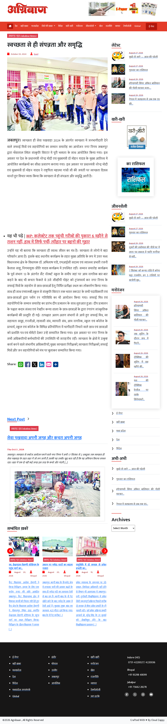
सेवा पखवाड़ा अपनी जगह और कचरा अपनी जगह (44, 437)
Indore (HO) (141, 660)
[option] (24, 577)
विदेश (60, 26)
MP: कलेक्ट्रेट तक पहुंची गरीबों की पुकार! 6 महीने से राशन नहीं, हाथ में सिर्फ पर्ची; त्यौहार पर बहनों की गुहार (57, 239)
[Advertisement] (57, 204)
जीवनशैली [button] (90, 26)
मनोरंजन (79, 26)
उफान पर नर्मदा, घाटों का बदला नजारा (24, 567)
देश (16, 26)
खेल (101, 26)
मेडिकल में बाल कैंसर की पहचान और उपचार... (91, 567)
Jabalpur (137, 684)
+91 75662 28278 (137, 687)
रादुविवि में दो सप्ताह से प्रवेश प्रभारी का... (57, 567)
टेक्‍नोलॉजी (127, 26)
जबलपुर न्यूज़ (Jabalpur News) (22, 36)
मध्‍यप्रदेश (35, 26)
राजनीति (109, 26)
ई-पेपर (151, 26)
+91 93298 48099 (137, 675)
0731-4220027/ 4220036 (141, 662)
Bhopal (137, 672)
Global (137, 26)
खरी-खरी (69, 26)
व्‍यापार (117, 26)
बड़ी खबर (24, 26)
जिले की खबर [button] (47, 26)
